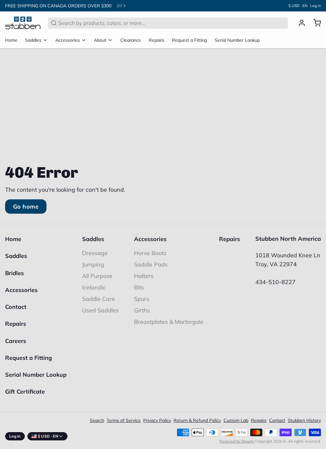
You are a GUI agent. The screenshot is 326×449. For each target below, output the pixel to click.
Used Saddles (100, 310)
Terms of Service (124, 420)
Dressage (95, 253)
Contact (15, 306)
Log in (315, 5)
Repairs (156, 40)
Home (11, 40)
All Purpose (97, 276)
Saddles (33, 40)
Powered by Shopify (236, 441)
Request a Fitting (189, 40)
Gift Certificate (25, 391)
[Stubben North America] (22, 23)
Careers (15, 341)
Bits (139, 287)
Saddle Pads (151, 264)
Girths (142, 310)
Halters (143, 276)
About (100, 40)
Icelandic (94, 287)
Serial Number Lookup (237, 40)
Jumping (93, 264)
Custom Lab (235, 420)
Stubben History (304, 420)
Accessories (67, 40)
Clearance (130, 40)
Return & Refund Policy (197, 420)
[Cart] (314, 23)
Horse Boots (150, 253)
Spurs (141, 299)
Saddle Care (98, 299)
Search (97, 420)
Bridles (14, 273)
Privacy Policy (157, 420)
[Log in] (299, 23)
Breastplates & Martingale (168, 321)
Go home (26, 206)
